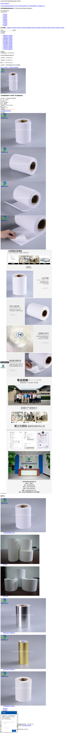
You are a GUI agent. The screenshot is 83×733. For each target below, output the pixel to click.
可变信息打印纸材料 (7, 46)
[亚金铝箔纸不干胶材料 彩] (23, 668)
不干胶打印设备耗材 (7, 49)
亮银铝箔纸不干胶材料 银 (9, 633)
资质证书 (5, 21)
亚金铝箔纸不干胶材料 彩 (9, 669)
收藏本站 (7, 3)
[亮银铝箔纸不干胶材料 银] (23, 632)
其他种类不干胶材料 (7, 47)
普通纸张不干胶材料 (11, 27)
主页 (2, 67)
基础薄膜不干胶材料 (31, 27)
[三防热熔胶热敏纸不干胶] (23, 531)
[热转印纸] (20, 563)
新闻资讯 (5, 17)
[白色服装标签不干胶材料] (23, 705)
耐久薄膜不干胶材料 (50, 27)
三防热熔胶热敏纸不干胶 (9, 532)
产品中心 (5, 18)
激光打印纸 (5, 596)
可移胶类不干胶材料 (7, 45)
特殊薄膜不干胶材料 (59, 27)
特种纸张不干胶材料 (21, 27)
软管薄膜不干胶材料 (40, 27)
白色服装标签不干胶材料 (9, 706)
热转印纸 (5, 564)
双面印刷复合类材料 (7, 43)
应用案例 (5, 19)
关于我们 (5, 15)
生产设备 (5, 23)
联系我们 (5, 25)
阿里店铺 (3, 3)
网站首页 (5, 14)
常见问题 (5, 22)
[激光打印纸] (20, 595)
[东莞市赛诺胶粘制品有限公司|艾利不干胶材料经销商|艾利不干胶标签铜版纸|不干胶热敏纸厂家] (23, 6)
